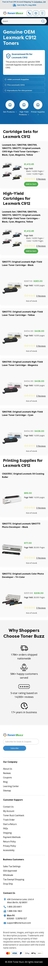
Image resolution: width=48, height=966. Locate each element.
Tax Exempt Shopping (13, 879)
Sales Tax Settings (12, 866)
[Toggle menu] (42, 13)
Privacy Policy (9, 845)
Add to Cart (31, 184)
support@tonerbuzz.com (19, 922)
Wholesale (8, 875)
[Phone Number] (29, 13)
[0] (36, 13)
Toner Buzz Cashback (13, 815)
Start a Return (10, 824)
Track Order (9, 819)
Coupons (7, 777)
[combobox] (24, 21)
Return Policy (9, 841)
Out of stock (31, 301)
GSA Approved (10, 870)
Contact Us (8, 806)
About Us (7, 768)
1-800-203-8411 (14, 906)
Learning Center (11, 786)
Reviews (7, 773)
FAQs (5, 828)
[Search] (43, 21)
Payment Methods (12, 837)
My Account (8, 811)
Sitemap (7, 790)
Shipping (7, 832)
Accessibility (8, 850)
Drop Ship (8, 883)
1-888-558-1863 (14, 911)
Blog (5, 781)
